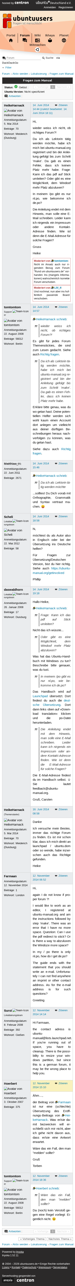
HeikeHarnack (14, 105)
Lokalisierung (39, 73)
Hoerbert (10, 1084)
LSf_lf (57, 287)
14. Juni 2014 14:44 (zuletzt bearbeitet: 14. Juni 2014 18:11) (50, 109)
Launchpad (40, 696)
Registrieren (66, 7)
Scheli (8, 517)
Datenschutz (29, 1267)
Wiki (37, 35)
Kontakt (16, 1267)
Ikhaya (50, 35)
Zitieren (63, 105)
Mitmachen (38, 45)
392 (18, 1029)
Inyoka (20, 1252)
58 (17, 548)
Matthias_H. (12, 464)
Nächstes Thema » (60, 1239)
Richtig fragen (49, 354)
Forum (25, 35)
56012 (19, 339)
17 (17, 612)
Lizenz (6, 1267)
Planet (64, 35)
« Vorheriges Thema (32, 1239)
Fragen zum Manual (62, 73)
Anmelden (50, 7)
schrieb (61, 319)
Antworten (15, 96)
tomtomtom (61, 261)
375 (18, 1107)
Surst (8, 1011)
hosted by (8, 3)
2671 (18, 478)
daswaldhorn (13, 590)
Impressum (45, 1267)
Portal (10, 35)
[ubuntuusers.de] (28, 22)
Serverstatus (60, 1267)
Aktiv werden (20, 73)
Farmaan (10, 876)
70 (17, 128)
